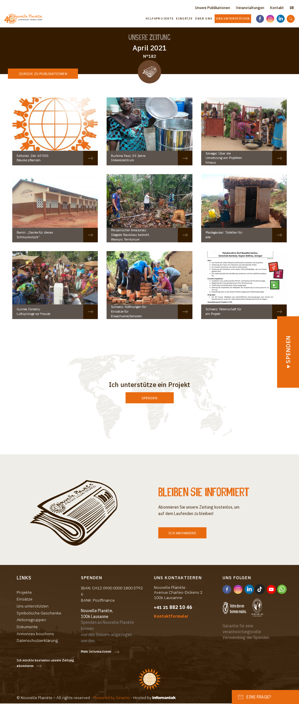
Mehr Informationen (96, 651)
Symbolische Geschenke (39, 613)
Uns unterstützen (233, 18)
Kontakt (277, 8)
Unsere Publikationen (212, 8)
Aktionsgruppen (31, 619)
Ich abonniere (182, 533)
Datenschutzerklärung (37, 640)
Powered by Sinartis (111, 697)
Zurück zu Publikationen (43, 73)
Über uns (203, 18)
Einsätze (184, 18)
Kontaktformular (171, 616)
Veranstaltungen (250, 8)
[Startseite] (23, 18)
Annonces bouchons (35, 633)
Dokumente (27, 626)
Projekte (24, 592)
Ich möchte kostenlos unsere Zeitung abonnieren (45, 663)
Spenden (149, 398)
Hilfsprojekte (160, 18)
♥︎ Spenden (288, 352)
